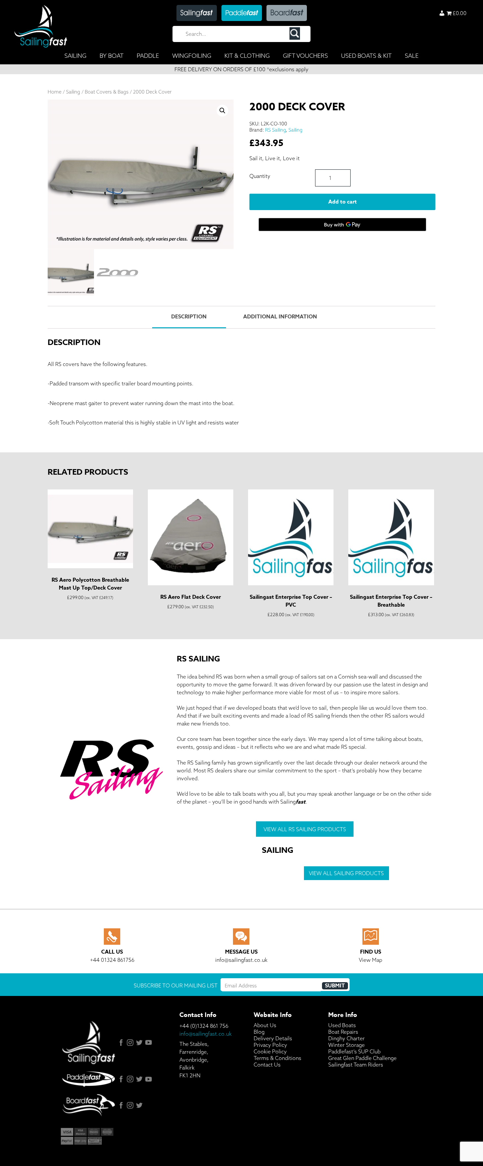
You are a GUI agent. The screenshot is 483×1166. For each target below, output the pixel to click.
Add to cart (342, 202)
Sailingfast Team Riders (355, 1064)
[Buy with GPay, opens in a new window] (342, 224)
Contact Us (267, 1064)
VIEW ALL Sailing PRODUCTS (346, 873)
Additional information (280, 317)
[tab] (189, 317)
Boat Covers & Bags (106, 92)
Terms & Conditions (277, 1058)
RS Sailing (275, 130)
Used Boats (342, 1025)
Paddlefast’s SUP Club (354, 1051)
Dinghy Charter (346, 1038)
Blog (259, 1031)
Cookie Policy (270, 1051)
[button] (222, 111)
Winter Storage (346, 1045)
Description (189, 317)
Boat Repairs (343, 1031)
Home (54, 92)
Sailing (73, 92)
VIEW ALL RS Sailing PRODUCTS (305, 829)
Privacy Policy (270, 1045)
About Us (265, 1025)
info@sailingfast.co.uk (205, 1033)
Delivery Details (273, 1038)
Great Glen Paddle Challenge (362, 1058)
